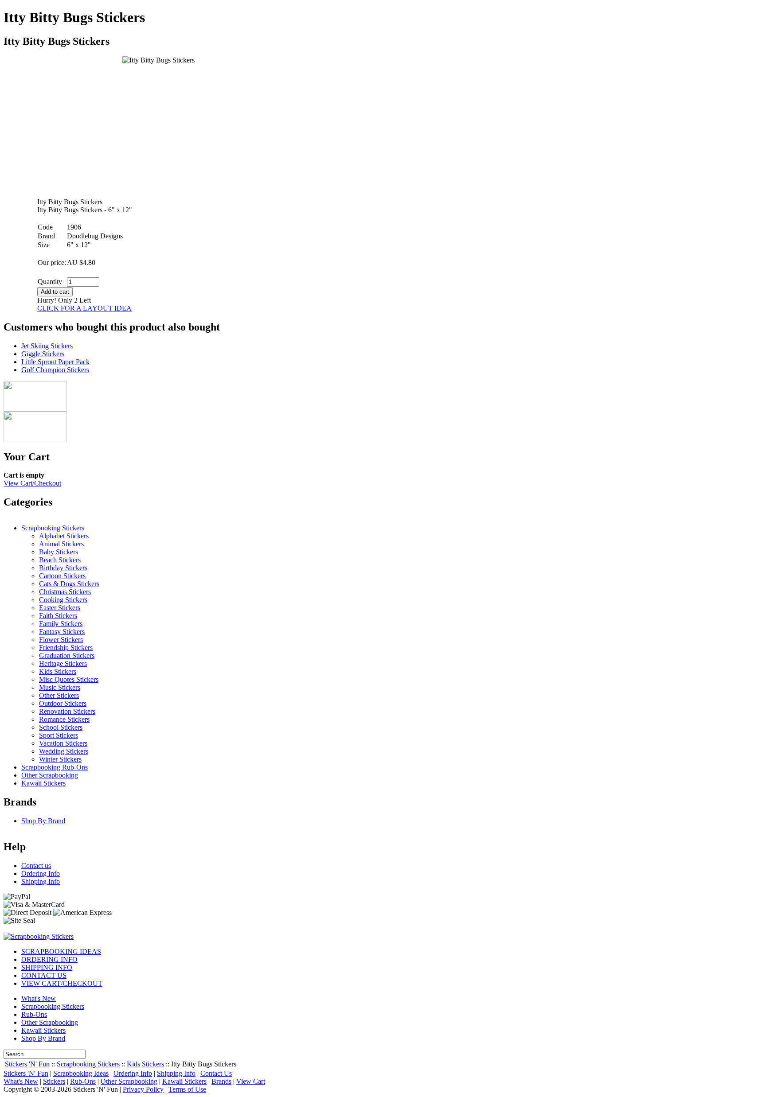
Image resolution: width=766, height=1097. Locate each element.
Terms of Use (187, 1089)
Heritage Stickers (63, 663)
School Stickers (60, 727)
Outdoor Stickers (62, 703)
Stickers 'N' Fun (27, 1064)
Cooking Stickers (63, 599)
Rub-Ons (34, 1014)
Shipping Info (40, 881)
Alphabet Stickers (64, 536)
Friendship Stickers (66, 647)
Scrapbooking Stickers (52, 528)
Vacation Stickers (63, 743)
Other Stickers (59, 695)
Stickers (54, 1081)
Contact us (36, 865)
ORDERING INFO (49, 959)
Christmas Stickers (65, 591)
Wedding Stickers (63, 751)
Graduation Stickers (66, 655)
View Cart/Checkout (32, 483)
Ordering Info (40, 873)
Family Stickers (60, 623)
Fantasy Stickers (62, 631)
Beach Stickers (60, 560)
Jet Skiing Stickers (47, 346)
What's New (38, 998)
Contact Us (216, 1073)
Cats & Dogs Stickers (69, 583)
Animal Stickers (61, 544)
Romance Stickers (64, 719)
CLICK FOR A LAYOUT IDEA (84, 308)
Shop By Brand (43, 821)
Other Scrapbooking (49, 775)
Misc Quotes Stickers (68, 679)
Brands (221, 1081)
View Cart (250, 1081)
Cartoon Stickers (62, 576)
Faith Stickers (58, 615)
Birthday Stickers (63, 568)
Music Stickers (59, 687)
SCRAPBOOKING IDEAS (61, 951)
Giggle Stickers (42, 354)
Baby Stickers (58, 552)
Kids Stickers (57, 671)
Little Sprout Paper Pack (55, 362)
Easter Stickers (59, 607)
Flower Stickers (61, 639)
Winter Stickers (60, 759)
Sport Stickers (58, 735)
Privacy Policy (143, 1089)
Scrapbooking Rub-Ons (54, 767)
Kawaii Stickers (43, 783)
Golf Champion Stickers (55, 369)
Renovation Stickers (67, 711)
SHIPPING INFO (46, 967)
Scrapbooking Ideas (81, 1073)
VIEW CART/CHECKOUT (61, 983)
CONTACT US (43, 975)
